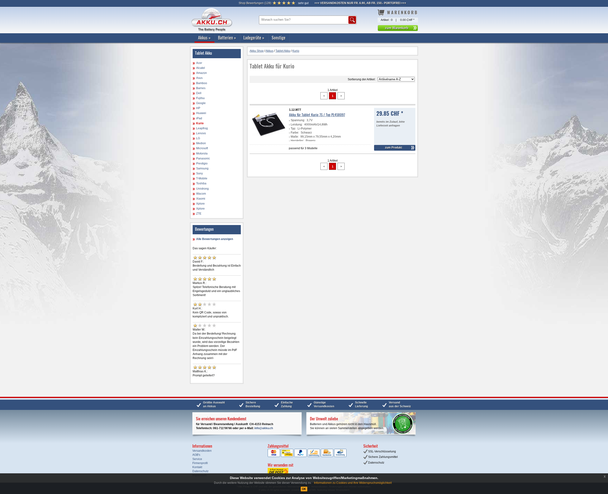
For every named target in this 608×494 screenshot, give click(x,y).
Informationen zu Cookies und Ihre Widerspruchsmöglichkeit (353, 482)
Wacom (201, 193)
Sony (199, 173)
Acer (199, 63)
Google (201, 103)
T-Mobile (201, 178)
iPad (199, 118)
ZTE (198, 213)
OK (304, 489)
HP (198, 108)
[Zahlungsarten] (307, 456)
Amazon (201, 73)
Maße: (295, 136)
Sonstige (278, 37)
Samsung (202, 168)
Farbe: (295, 132)
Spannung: (298, 120)
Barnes (200, 88)
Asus (199, 78)
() (255, 3)
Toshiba (201, 183)
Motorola (202, 153)
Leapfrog (202, 128)
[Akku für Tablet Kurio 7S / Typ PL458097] (268, 140)
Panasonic (203, 158)
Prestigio (202, 163)
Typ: (293, 128)
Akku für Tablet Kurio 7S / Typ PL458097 (317, 114)
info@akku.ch (263, 428)
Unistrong (202, 188)
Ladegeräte (253, 37)
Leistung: (297, 124)
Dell (198, 93)
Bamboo (201, 83)
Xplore (200, 203)
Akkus (204, 37)
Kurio (200, 123)
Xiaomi (200, 198)
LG (198, 138)
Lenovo (201, 133)
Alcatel (200, 68)
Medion (201, 143)
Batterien (227, 37)
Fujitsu (200, 98)
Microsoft (202, 148)
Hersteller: (297, 140)
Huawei (201, 113)
